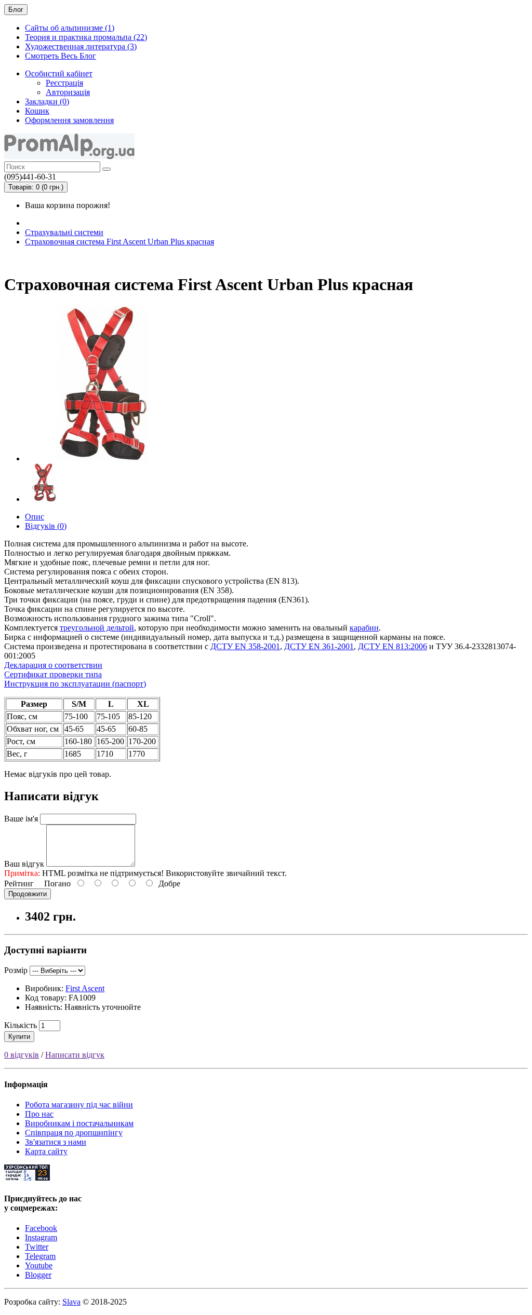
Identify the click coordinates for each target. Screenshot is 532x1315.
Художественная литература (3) (81, 46)
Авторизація (68, 92)
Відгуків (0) (45, 526)
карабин (364, 627)
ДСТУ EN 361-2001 (319, 646)
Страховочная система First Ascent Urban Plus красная (119, 241)
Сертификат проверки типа (53, 674)
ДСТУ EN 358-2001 (245, 646)
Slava (71, 1301)
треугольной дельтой (97, 627)
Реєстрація (64, 82)
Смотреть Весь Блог (60, 55)
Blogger (38, 1274)
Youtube (38, 1265)
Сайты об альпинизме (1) (69, 27)
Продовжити (27, 894)
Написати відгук (74, 1054)
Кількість (20, 1025)
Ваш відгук (24, 863)
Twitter (36, 1246)
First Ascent (84, 988)
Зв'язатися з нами (55, 1142)
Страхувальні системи (64, 232)
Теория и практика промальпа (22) (86, 37)
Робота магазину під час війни (79, 1104)
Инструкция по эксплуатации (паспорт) (75, 683)
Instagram (41, 1237)
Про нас (39, 1113)
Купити (19, 1036)
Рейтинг (19, 883)
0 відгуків (21, 1054)
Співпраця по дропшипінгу (74, 1132)
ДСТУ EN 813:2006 (392, 646)
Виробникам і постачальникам (79, 1123)
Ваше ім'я (21, 818)
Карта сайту (46, 1151)
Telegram (40, 1256)
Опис (34, 516)
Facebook (41, 1228)
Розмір (16, 970)
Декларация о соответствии (53, 665)
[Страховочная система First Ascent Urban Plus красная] (103, 458)
